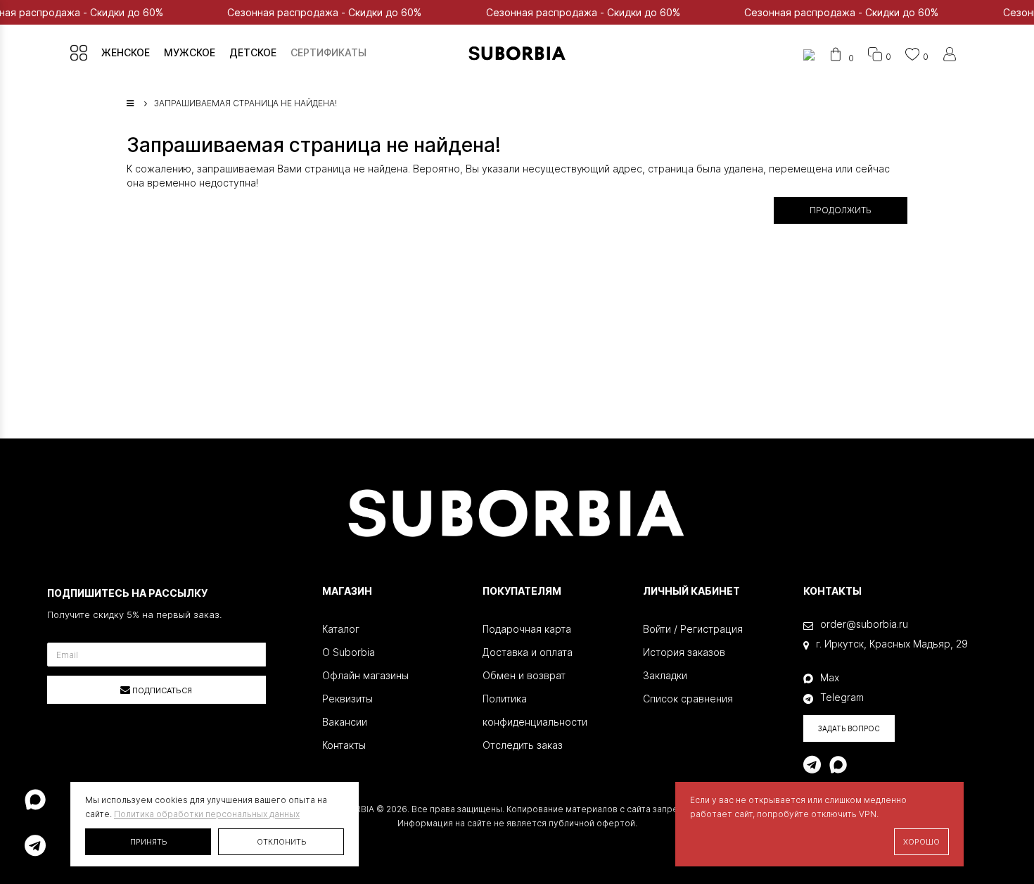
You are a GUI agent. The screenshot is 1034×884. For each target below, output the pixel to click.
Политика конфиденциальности (535, 710)
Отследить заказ (523, 745)
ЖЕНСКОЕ (125, 52)
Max (829, 677)
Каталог (340, 629)
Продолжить (841, 210)
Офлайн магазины (365, 675)
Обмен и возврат (524, 675)
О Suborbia (348, 652)
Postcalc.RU (600, 837)
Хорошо (921, 842)
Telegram (842, 697)
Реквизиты (347, 699)
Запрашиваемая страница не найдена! (245, 103)
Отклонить (281, 842)
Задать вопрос (849, 728)
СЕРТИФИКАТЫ (328, 52)
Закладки (665, 675)
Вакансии (344, 722)
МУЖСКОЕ (189, 52)
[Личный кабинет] (950, 56)
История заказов (684, 652)
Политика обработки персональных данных (207, 814)
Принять (148, 842)
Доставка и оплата (528, 652)
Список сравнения (688, 699)
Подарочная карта (527, 629)
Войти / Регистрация (693, 629)
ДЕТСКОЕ (252, 52)
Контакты (344, 745)
